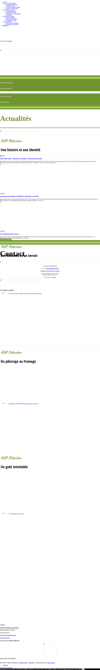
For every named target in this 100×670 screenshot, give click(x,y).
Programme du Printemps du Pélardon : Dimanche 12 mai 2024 (19, 196)
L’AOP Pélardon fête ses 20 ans (9, 234)
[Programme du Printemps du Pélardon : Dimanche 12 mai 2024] (18, 164)
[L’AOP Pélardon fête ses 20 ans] (18, 202)
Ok (83, 669)
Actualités (2, 155)
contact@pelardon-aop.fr (9, 635)
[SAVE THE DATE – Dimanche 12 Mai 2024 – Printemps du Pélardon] (18, 131)
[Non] (84, 669)
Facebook (54, 277)
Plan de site (31, 662)
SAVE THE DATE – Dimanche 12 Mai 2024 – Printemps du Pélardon (21, 158)
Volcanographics (51, 662)
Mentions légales (23, 662)
